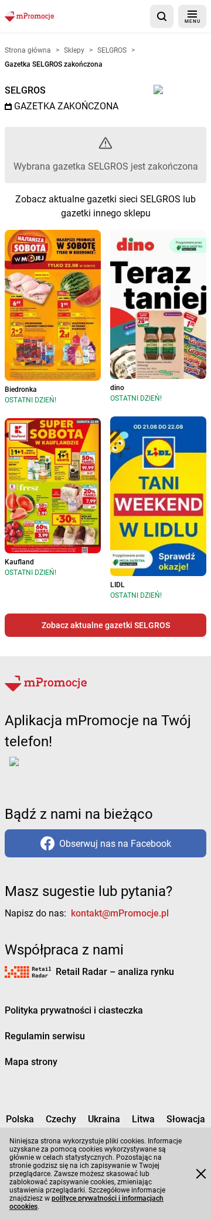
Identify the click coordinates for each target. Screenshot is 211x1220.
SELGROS (25, 90)
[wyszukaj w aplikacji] (161, 16)
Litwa (143, 1119)
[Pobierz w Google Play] (50, 768)
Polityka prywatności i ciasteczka (74, 1010)
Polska (20, 1119)
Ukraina (104, 1119)
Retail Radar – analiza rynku (115, 971)
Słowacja (185, 1119)
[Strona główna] (29, 16)
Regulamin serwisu (45, 1036)
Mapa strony (31, 1061)
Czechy (61, 1119)
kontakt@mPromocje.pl (120, 913)
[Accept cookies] (201, 1174)
